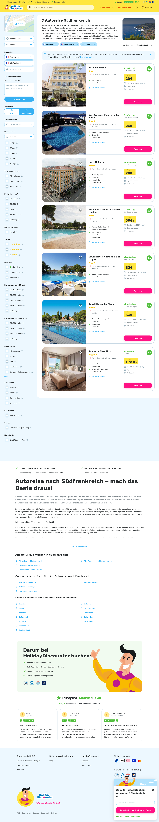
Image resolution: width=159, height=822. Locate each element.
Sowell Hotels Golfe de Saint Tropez (104, 258)
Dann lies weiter (87, 57)
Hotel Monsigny (97, 67)
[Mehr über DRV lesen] (144, 2)
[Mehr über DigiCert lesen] (147, 2)
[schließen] (153, 790)
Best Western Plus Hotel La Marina (104, 116)
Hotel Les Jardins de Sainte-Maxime (104, 210)
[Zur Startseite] (14, 7)
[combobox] (60, 7)
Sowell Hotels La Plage (101, 304)
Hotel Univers (96, 162)
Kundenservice (124, 7)
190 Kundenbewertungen (89, 703)
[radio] (19, 198)
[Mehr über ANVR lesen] (150, 2)
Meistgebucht (143, 45)
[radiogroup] (19, 209)
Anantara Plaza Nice (100, 351)
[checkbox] (19, 142)
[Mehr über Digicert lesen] (32, 683)
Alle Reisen (105, 7)
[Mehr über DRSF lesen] (153, 2)
